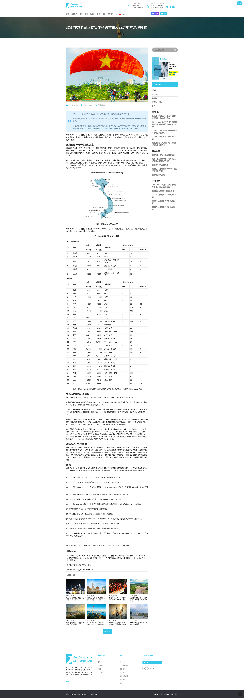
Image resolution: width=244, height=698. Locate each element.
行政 (99, 105)
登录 (239, 3)
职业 (99, 669)
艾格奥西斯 (136, 504)
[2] (135, 150)
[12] (111, 432)
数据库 (92, 14)
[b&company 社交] (167, 6)
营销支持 (122, 672)
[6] (108, 165)
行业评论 (155, 95)
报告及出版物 (157, 102)
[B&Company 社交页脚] (144, 668)
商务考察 (122, 669)
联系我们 (110, 14)
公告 (153, 106)
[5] (95, 163)
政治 (104, 105)
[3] (138, 150)
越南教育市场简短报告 (160, 165)
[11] (120, 422)
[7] (67, 509)
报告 (104, 14)
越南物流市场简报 (158, 175)
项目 (86, 14)
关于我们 (74, 14)
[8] (110, 229)
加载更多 (107, 632)
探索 (67, 681)
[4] (71, 155)
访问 (118, 477)
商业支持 (122, 683)
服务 (81, 14)
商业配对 (122, 679)
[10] (121, 419)
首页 (67, 14)
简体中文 (124, 14)
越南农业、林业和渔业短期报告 (163, 155)
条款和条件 (174, 694)
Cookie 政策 (158, 694)
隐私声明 (166, 694)
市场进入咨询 (124, 665)
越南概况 (155, 98)
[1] (130, 148)
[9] (67, 519)
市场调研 (122, 662)
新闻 (98, 14)
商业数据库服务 (125, 676)
